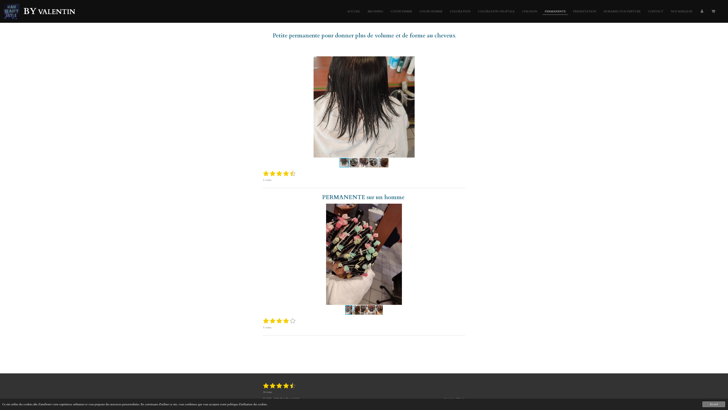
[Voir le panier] (713, 11)
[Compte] (702, 11)
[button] (462, 60)
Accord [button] (714, 404)
